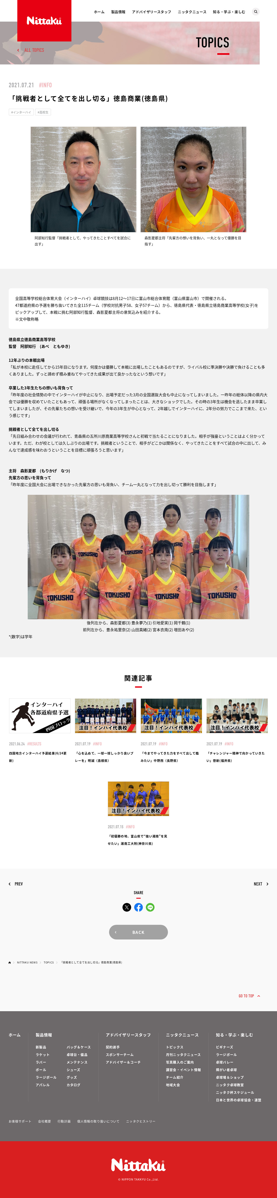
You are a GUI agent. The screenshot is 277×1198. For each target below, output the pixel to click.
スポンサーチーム (120, 1054)
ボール (41, 1069)
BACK (138, 932)
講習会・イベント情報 (183, 1069)
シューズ (74, 1069)
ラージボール (46, 1077)
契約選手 (113, 1047)
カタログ (74, 1084)
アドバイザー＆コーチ (123, 1062)
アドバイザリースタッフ (151, 11)
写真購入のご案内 (180, 1062)
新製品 (41, 1047)
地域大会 (173, 1084)
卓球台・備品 (77, 1054)
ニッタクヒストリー (141, 1121)
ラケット (43, 1054)
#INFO (45, 85)
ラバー (41, 1062)
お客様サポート (20, 1121)
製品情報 (118, 11)
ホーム (99, 11)
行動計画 (64, 1121)
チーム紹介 (175, 1077)
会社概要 (44, 1121)
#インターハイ (21, 112)
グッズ (72, 1077)
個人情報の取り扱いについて (98, 1121)
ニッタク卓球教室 (230, 1084)
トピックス (175, 1047)
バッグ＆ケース (79, 1047)
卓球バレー (225, 1062)
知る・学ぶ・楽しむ (229, 11)
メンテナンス (77, 1062)
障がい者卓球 (226, 1069)
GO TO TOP (246, 995)
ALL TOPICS (34, 50)
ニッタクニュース (192, 11)
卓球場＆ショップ (230, 1077)
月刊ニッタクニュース (183, 1054)
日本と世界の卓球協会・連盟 (239, 1099)
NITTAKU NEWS (27, 962)
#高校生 (43, 112)
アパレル (43, 1084)
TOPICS (49, 962)
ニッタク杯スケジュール (235, 1092)
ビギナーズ (224, 1047)
